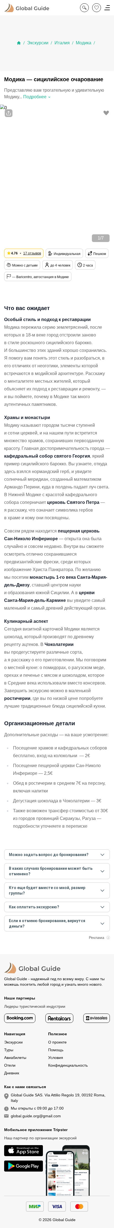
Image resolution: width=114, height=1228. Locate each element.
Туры (8, 1050)
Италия (62, 42)
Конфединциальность (68, 1065)
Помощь (55, 1050)
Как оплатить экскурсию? (34, 907)
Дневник (11, 1073)
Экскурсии (37, 42)
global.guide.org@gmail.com (36, 1116)
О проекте (57, 1042)
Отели (9, 1065)
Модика (83, 42)
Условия (55, 1057)
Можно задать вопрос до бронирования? (49, 854)
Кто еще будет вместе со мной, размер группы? (47, 890)
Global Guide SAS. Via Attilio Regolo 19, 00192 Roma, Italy (58, 1098)
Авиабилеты (15, 1057)
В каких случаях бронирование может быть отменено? (50, 871)
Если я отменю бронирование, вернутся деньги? (47, 923)
